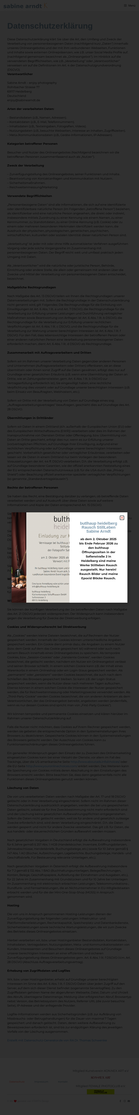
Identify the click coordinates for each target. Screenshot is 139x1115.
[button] (122, 518)
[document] (69, 557)
